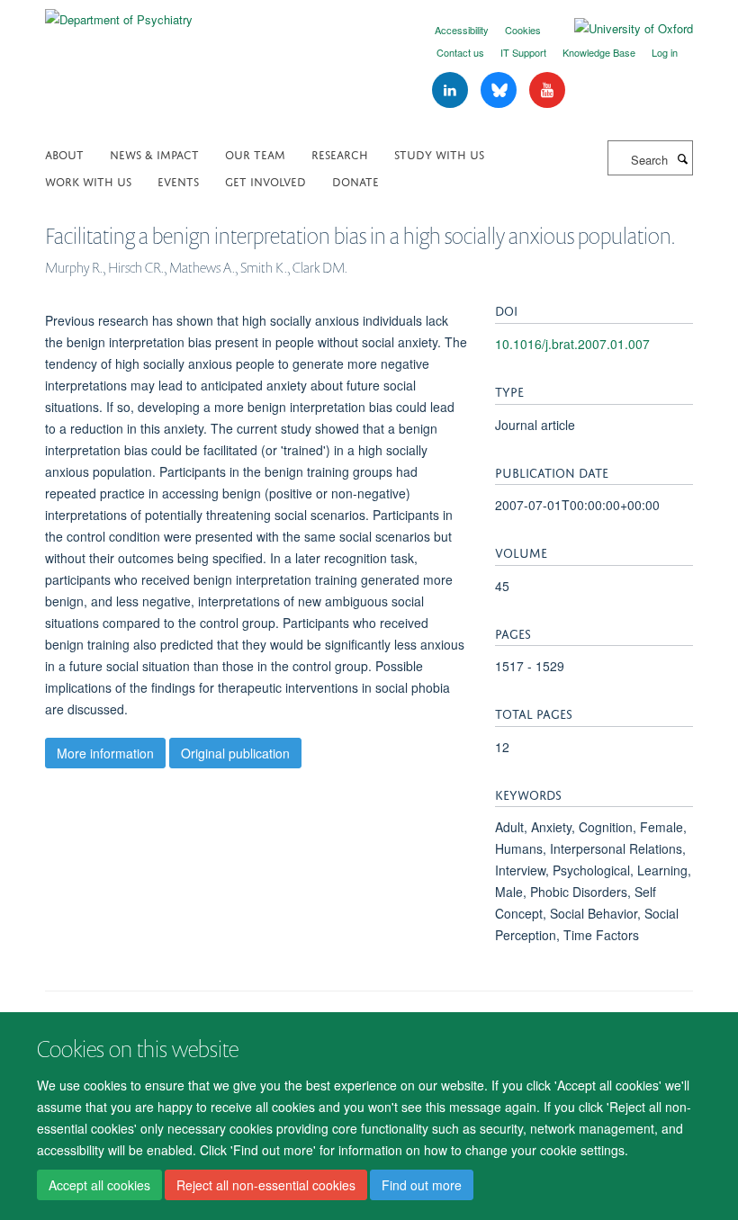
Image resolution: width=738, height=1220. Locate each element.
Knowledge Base (598, 52)
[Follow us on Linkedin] (452, 90)
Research (339, 153)
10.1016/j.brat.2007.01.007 (572, 344)
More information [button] (105, 753)
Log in (665, 52)
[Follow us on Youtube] (547, 90)
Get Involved (265, 180)
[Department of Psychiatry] (119, 13)
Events (178, 180)
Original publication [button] (235, 753)
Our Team (255, 153)
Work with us (88, 180)
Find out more (422, 1185)
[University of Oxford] (620, 29)
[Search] (682, 158)
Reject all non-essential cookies (266, 1185)
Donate (355, 180)
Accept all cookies (99, 1185)
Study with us (439, 153)
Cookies (523, 29)
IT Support (523, 52)
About (64, 153)
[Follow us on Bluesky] (500, 90)
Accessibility (462, 29)
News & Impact (154, 153)
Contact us (460, 52)
